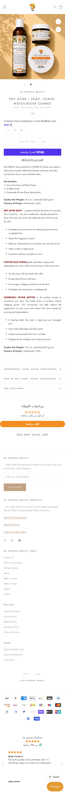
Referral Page (10, 583)
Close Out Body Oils (13, 654)
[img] (32, 741)
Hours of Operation (13, 562)
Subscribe (14, 487)
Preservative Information (15, 532)
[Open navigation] (4, 7)
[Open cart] (60, 7)
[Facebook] (5, 540)
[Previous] (24, 84)
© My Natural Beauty (32, 680)
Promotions (9, 659)
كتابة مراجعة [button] (32, 424)
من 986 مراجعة (30, 745)
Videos (7, 594)
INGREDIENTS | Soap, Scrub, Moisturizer (30, 369)
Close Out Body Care (14, 649)
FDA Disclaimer (14, 388)
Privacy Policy (10, 616)
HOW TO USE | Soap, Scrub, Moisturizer (30, 378)
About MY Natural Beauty (15, 517)
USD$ (25, 674)
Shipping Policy (11, 627)
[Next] (40, 84)
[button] (4, 763)
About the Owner (12, 524)
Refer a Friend (10, 578)
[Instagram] (12, 540)
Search (7, 588)
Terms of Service (11, 632)
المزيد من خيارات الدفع (32, 159)
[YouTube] (19, 540)
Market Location (11, 568)
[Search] (55, 7)
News (6, 573)
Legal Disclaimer (11, 611)
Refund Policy (10, 621)
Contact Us (9, 557)
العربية (37, 674)
